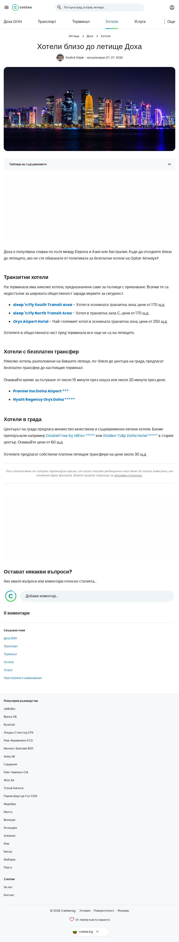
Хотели (112, 21)
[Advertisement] (89, 208)
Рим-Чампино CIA (16, 772)
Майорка (9, 859)
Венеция (9, 820)
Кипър (8, 852)
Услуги (140, 21)
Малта (8, 812)
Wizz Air (9, 780)
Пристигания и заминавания (23, 678)
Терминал (81, 21)
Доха (90, 36)
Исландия (10, 828)
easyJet (9, 756)
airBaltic (10, 709)
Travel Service (13, 788)
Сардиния (10, 764)
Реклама (123, 911)
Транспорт (47, 21)
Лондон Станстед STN (18, 733)
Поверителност (104, 911)
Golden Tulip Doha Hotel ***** (130, 435)
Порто (8, 867)
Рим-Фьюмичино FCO (18, 740)
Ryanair (9, 725)
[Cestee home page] (22, 7)
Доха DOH (13, 21)
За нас (8, 887)
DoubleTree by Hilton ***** (70, 435)
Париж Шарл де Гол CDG (20, 796)
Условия (84, 911)
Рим (6, 844)
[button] (6, 7)
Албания (9, 836)
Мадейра (10, 804)
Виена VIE (10, 717)
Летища (74, 36)
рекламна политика (128, 475)
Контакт (9, 895)
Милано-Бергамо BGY (19, 748)
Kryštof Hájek (75, 58)
